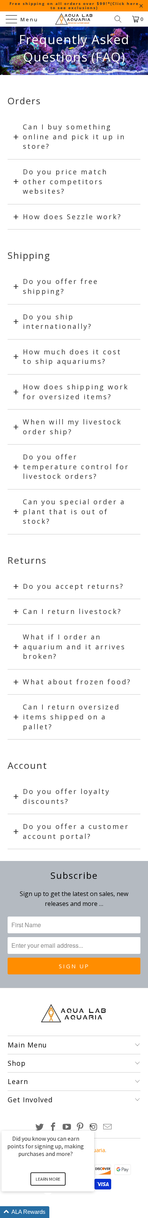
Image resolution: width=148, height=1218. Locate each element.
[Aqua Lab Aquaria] (74, 19)
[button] (57, 1212)
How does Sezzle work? (72, 216)
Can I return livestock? (72, 611)
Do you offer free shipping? (60, 286)
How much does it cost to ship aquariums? (72, 356)
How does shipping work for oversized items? (76, 391)
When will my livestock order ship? (72, 426)
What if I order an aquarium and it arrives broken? (74, 646)
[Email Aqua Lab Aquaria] (107, 1127)
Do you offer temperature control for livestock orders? (76, 466)
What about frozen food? (77, 681)
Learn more (48, 1179)
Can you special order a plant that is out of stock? (74, 511)
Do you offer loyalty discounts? (66, 796)
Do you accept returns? (73, 586)
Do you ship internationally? (57, 321)
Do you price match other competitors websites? (65, 181)
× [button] (90, 1125)
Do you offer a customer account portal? (76, 831)
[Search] (121, 19)
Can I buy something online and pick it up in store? (74, 136)
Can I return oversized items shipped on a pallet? (71, 716)
